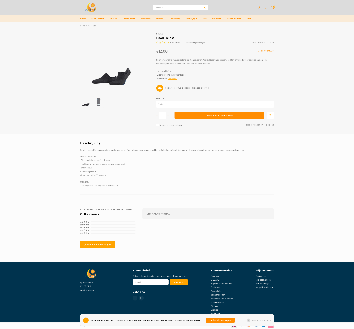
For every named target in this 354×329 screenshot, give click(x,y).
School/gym (191, 18)
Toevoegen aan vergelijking (171, 125)
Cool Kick (92, 26)
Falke (159, 34)
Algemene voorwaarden (221, 283)
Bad (205, 18)
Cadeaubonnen (234, 18)
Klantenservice (217, 302)
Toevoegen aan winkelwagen (219, 115)
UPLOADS (215, 280)
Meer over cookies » (261, 320)
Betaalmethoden (218, 295)
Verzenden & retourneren (222, 298)
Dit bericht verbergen (220, 320)
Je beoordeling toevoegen (194, 43)
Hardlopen (145, 18)
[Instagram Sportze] (141, 298)
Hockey (113, 18)
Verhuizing (215, 313)
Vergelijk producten (264, 287)
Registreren (261, 276)
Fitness (159, 18)
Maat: (160, 99)
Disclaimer (215, 287)
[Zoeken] (205, 7)
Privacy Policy (216, 291)
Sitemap (214, 306)
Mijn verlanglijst (262, 283)
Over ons (215, 276)
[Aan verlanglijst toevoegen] (270, 115)
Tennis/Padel (128, 18)
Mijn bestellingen (263, 280)
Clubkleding (174, 18)
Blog (249, 18)
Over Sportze (97, 18)
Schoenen (217, 18)
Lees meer (172, 78)
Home (83, 18)
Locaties (214, 310)
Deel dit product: (254, 125)
